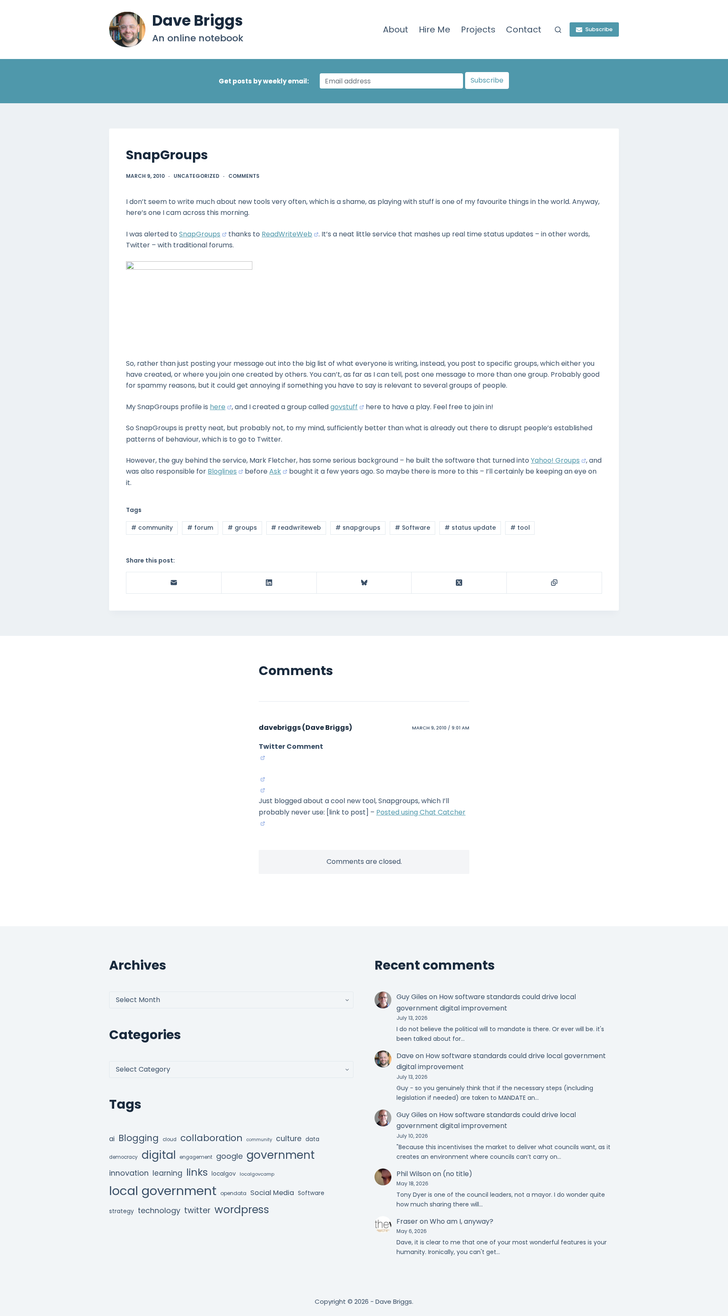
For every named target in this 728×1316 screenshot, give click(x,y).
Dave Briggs (197, 20)
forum (200, 527)
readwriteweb (296, 527)
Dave (405, 1056)
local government (163, 1190)
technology (159, 1210)
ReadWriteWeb (287, 234)
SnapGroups (199, 234)
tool (520, 527)
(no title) (457, 1174)
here (217, 407)
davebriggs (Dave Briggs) (305, 727)
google (229, 1156)
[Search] (558, 30)
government (280, 1155)
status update (470, 527)
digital (159, 1155)
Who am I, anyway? (461, 1221)
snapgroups (357, 527)
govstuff (344, 407)
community (152, 527)
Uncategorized (196, 176)
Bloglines (222, 471)
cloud (170, 1139)
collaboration (211, 1137)
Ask (275, 471)
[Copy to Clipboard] (554, 583)
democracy (123, 1157)
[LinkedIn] (269, 583)
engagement (195, 1157)
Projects (478, 29)
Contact (523, 29)
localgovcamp (257, 1174)
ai (112, 1138)
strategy (121, 1211)
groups (242, 527)
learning (167, 1173)
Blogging (138, 1138)
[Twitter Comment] (262, 757)
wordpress (241, 1209)
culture (289, 1139)
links (197, 1172)
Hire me (434, 29)
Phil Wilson (413, 1174)
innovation (129, 1173)
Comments (244, 176)
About (395, 29)
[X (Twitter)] (459, 583)
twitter (197, 1210)
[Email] (174, 583)
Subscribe (599, 29)
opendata (233, 1193)
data (312, 1139)
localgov (223, 1174)
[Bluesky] (364, 583)
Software (412, 527)
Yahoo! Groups (555, 460)
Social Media (272, 1193)
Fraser (407, 1221)
